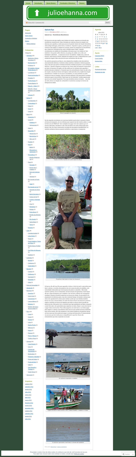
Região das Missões (35, 215)
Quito (29, 282)
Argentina (29, 55)
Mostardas (32, 206)
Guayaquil (31, 277)
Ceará (29, 120)
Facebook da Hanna (100, 69)
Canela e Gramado (35, 199)
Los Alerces (31, 72)
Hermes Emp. (98, 61)
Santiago (30, 255)
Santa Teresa (31, 372)
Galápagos (31, 274)
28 (106, 43)
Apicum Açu (33, 133)
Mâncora (30, 327)
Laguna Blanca (32, 301)
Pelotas (32, 209)
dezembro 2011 (29, 408)
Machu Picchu (32, 325)
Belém (31, 147)
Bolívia (28, 98)
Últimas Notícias (31, 44)
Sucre (29, 109)
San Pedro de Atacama (34, 250)
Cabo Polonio (32, 344)
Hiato (29, 128)
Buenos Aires (31, 63)
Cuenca (30, 271)
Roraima (30, 227)
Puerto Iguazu (32, 80)
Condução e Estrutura (67, 3)
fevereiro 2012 (29, 403)
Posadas (30, 78)
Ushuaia (30, 95)
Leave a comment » (62, 446)
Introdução (38, 3)
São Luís (32, 139)
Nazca (30, 330)
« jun (96, 47)
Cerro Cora (31, 296)
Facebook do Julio (100, 72)
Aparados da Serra (35, 189)
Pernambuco (31, 155)
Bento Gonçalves (34, 194)
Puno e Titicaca (32, 336)
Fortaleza (32, 122)
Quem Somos (51, 3)
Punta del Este (32, 362)
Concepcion (31, 298)
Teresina (32, 176)
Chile (28, 230)
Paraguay (29, 290)
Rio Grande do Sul (33, 187)
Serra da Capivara (35, 172)
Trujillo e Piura (32, 338)
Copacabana (31, 103)
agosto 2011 (28, 416)
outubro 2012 (28, 384)
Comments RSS (39, 22)
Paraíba (30, 142)
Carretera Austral (32, 233)
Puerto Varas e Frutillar (34, 246)
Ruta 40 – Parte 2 (33, 86)
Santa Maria (33, 222)
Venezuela (29, 375)
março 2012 (28, 400)
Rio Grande (33, 219)
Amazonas (31, 117)
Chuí (31, 204)
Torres (31, 224)
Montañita (30, 279)
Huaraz (30, 319)
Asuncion (30, 293)
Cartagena (31, 263)
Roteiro (81, 3)
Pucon (30, 238)
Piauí (29, 162)
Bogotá (30, 260)
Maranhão (31, 131)
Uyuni (29, 111)
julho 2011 (28, 419)
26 (103, 43)
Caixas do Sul (33, 197)
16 (97, 41)
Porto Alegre (33, 212)
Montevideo (31, 354)
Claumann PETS (99, 56)
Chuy (29, 347)
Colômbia (29, 258)
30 (97, 45)
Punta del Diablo (32, 359)
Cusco (30, 317)
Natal (31, 184)
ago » (100, 47)
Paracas (30, 333)
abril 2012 (28, 397)
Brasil (28, 114)
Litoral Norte (31, 236)
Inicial (28, 3)
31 (99, 45)
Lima (29, 322)
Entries (31, 22)
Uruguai (29, 341)
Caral (29, 314)
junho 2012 (28, 395)
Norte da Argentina (33, 75)
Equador (29, 269)
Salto (29, 365)
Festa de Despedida (32, 285)
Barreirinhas (33, 136)
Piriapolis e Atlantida (33, 356)
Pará (29, 144)
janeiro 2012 (28, 405)
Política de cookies (79, 454)
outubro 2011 (28, 411)
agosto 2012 (28, 389)
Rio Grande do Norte (33, 179)
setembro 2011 (29, 413)
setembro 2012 (29, 387)
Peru (28, 311)
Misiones (30, 304)
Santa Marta (31, 266)
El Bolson (30, 65)
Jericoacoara (33, 125)
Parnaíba (32, 165)
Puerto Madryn (32, 83)
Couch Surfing (99, 58)
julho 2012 (28, 392)
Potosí (29, 106)
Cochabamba (31, 100)
